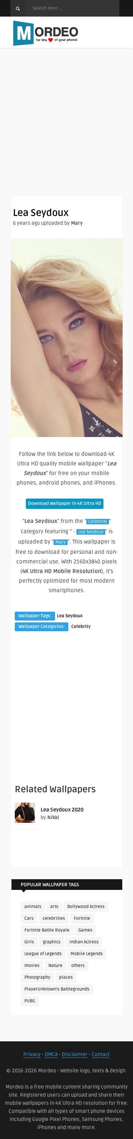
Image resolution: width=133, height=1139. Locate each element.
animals (32, 906)
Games (85, 930)
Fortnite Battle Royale (46, 930)
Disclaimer (75, 1054)
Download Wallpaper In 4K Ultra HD (64, 503)
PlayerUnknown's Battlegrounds (56, 989)
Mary (77, 223)
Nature (55, 965)
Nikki (53, 817)
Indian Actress (84, 942)
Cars (29, 918)
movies (32, 965)
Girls (29, 942)
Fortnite (82, 918)
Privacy (32, 1054)
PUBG (29, 1001)
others (78, 965)
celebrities (53, 918)
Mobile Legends (87, 954)
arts (54, 906)
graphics (52, 942)
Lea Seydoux (90, 532)
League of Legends (43, 954)
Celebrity (97, 521)
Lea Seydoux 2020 (62, 810)
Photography (37, 977)
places (66, 977)
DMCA (51, 1054)
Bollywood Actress (86, 906)
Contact (101, 1054)
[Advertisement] (66, 129)
